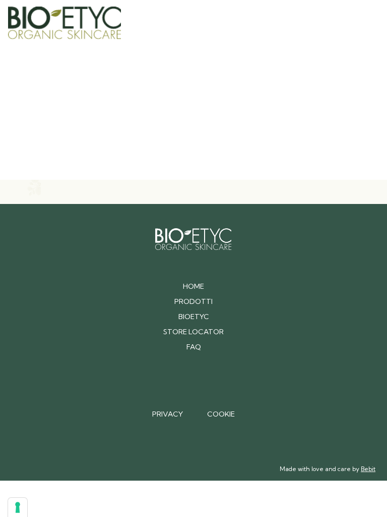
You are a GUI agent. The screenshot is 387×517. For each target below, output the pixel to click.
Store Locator (193, 331)
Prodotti (193, 301)
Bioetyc (193, 316)
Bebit (368, 469)
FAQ (193, 346)
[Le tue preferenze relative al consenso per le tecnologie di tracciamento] (17, 507)
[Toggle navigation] (365, 23)
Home (193, 286)
